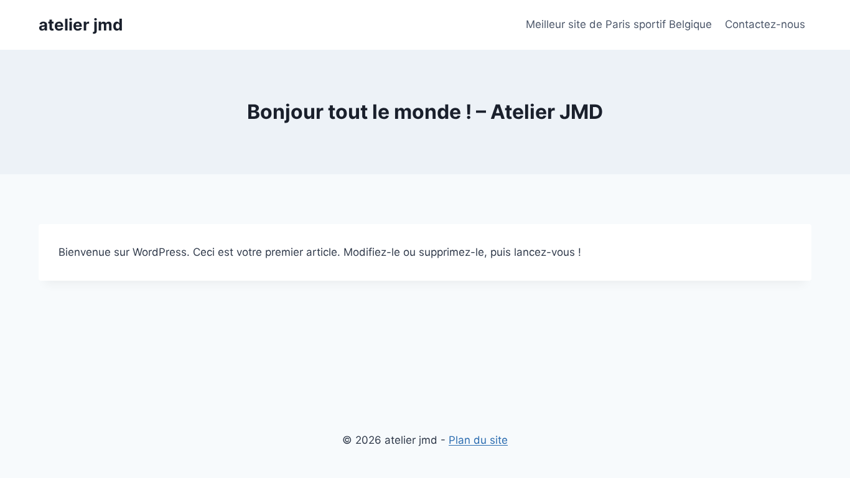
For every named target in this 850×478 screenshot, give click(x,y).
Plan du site (478, 440)
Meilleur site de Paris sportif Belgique (619, 24)
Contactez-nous (765, 24)
